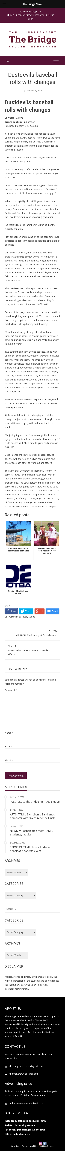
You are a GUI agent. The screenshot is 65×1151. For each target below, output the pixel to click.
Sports (32, 616)
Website (9, 760)
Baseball (23, 616)
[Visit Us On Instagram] (40, 1143)
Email (8, 746)
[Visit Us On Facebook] (45, 1143)
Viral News (34, 1146)
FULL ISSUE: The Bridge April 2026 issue (35, 801)
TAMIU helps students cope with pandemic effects (30, 650)
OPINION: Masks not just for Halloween (36, 633)
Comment (11, 690)
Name (9, 732)
